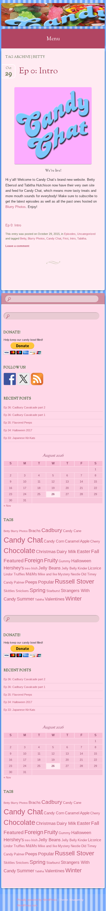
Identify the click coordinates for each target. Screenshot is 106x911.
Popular (46, 582)
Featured (14, 560)
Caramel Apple (77, 541)
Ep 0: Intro (38, 71)
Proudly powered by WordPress (37, 899)
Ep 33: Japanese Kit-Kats (19, 437)
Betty (23, 238)
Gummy (64, 561)
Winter (73, 598)
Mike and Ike (47, 574)
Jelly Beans (49, 568)
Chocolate (19, 551)
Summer (25, 599)
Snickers (22, 591)
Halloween (81, 560)
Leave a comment (17, 245)
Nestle (75, 574)
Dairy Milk (66, 551)
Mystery (64, 574)
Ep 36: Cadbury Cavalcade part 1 (24, 414)
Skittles (9, 591)
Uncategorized (86, 233)
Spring (38, 590)
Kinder (82, 568)
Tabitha (81, 238)
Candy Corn (54, 541)
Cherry (95, 541)
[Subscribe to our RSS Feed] (37, 379)
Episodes (70, 233)
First (65, 238)
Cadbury (51, 530)
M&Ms (31, 574)
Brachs (35, 530)
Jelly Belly (69, 568)
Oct (8, 69)
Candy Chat (53, 238)
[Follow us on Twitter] (23, 379)
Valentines (55, 599)
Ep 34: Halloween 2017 (18, 430)
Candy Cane (72, 531)
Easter (83, 551)
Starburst (53, 591)
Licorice (94, 568)
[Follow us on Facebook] (10, 379)
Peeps (31, 582)
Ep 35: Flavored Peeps (18, 422)
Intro (73, 238)
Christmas (46, 551)
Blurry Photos (15, 207)
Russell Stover (74, 581)
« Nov (7, 505)
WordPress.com (27, 905)
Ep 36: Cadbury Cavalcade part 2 (24, 407)
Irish (34, 568)
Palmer (19, 582)
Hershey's (14, 567)
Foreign (33, 560)
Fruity (51, 560)
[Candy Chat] (43, 14)
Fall (95, 551)
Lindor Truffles (14, 574)
